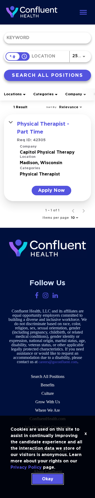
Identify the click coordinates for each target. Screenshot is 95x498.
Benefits (47, 385)
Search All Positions (47, 376)
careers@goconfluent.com (58, 362)
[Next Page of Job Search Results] (83, 210)
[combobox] (45, 38)
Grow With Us (47, 402)
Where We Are (47, 410)
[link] (47, 157)
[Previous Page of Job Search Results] (73, 210)
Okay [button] (47, 479)
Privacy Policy (26, 467)
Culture (47, 393)
